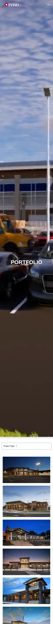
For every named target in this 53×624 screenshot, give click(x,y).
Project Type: (9, 446)
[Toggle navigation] (48, 5)
